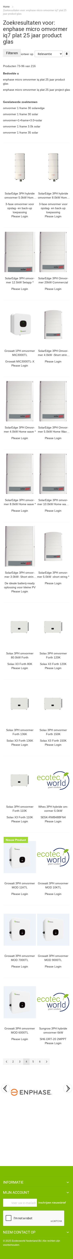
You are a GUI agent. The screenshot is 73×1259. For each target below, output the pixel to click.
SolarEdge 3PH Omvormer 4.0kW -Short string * (53, 355)
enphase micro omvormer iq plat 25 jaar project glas (36, 89)
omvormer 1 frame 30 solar (20, 114)
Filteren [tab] (12, 53)
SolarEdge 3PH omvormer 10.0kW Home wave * (53, 504)
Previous (5, 1088)
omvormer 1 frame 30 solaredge (24, 108)
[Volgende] (46, 1061)
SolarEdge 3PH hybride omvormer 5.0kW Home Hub (19, 197)
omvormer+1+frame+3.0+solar (22, 120)
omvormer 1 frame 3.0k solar (21, 126)
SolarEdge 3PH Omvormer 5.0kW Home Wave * (53, 431)
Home (6, 6)
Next (67, 1088)
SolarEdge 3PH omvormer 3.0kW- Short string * (19, 576)
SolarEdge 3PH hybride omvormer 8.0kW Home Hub (53, 197)
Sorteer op (26, 54)
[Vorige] (6, 1061)
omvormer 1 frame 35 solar (20, 132)
